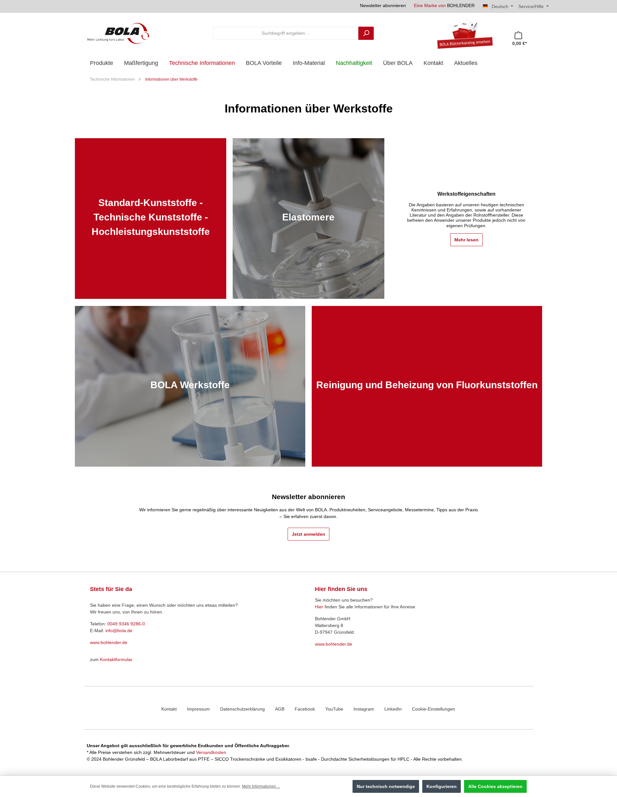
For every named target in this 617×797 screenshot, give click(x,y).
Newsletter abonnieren (383, 5)
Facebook (305, 709)
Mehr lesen (466, 239)
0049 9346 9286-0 (126, 623)
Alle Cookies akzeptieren (495, 786)
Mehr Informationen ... (261, 786)
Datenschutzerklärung (242, 709)
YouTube (334, 709)
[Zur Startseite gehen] (118, 33)
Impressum (198, 709)
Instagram (363, 709)
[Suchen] (366, 33)
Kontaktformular (116, 659)
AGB (279, 709)
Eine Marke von (444, 5)
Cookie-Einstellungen (433, 709)
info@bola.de (118, 630)
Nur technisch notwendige (386, 786)
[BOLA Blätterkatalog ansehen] (462, 33)
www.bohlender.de (108, 642)
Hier (319, 606)
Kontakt (169, 709)
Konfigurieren (441, 786)
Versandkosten (211, 752)
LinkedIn (393, 709)
